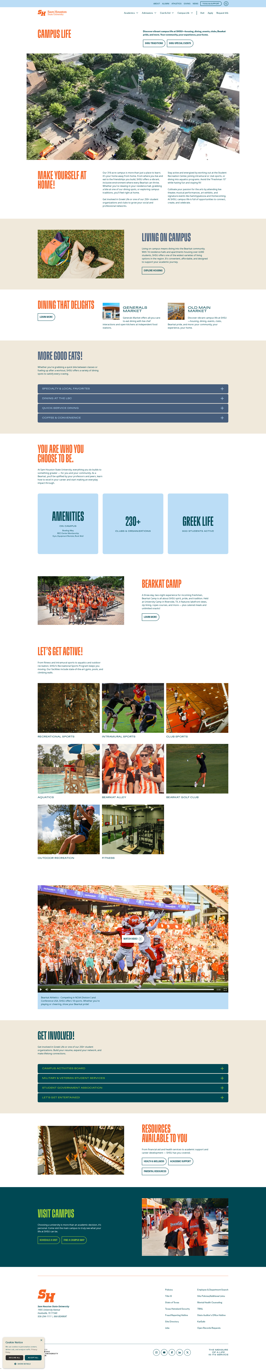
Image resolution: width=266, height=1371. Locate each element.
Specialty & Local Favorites (66, 389)
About (156, 3)
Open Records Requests (209, 1328)
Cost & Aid (165, 13)
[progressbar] (218, 989)
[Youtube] (164, 1352)
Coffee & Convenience (61, 418)
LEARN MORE (46, 317)
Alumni (165, 3)
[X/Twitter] (187, 1352)
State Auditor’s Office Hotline (211, 1315)
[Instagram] (156, 1352)
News (195, 3)
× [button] (41, 1340)
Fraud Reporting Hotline (176, 1315)
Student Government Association (72, 1088)
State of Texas (172, 1302)
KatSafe (201, 1321)
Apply (210, 13)
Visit (202, 13)
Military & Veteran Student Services (73, 1078)
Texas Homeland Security (177, 1308)
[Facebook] (172, 1352)
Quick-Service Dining (60, 408)
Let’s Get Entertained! (61, 1097)
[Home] (52, 13)
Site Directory (172, 1321)
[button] (41, 989)
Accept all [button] (33, 1357)
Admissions (147, 13)
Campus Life (183, 13)
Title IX (168, 1296)
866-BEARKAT (60, 1316)
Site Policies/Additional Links (211, 1296)
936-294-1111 (45, 1316)
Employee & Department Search (212, 1289)
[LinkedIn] (179, 1352)
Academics (129, 13)
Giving (187, 3)
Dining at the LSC (57, 398)
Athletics (176, 3)
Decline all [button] (14, 1357)
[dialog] (23, 1352)
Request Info (222, 13)
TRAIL (200, 1308)
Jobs (167, 1328)
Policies (169, 1289)
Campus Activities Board (63, 1068)
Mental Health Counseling (209, 1302)
